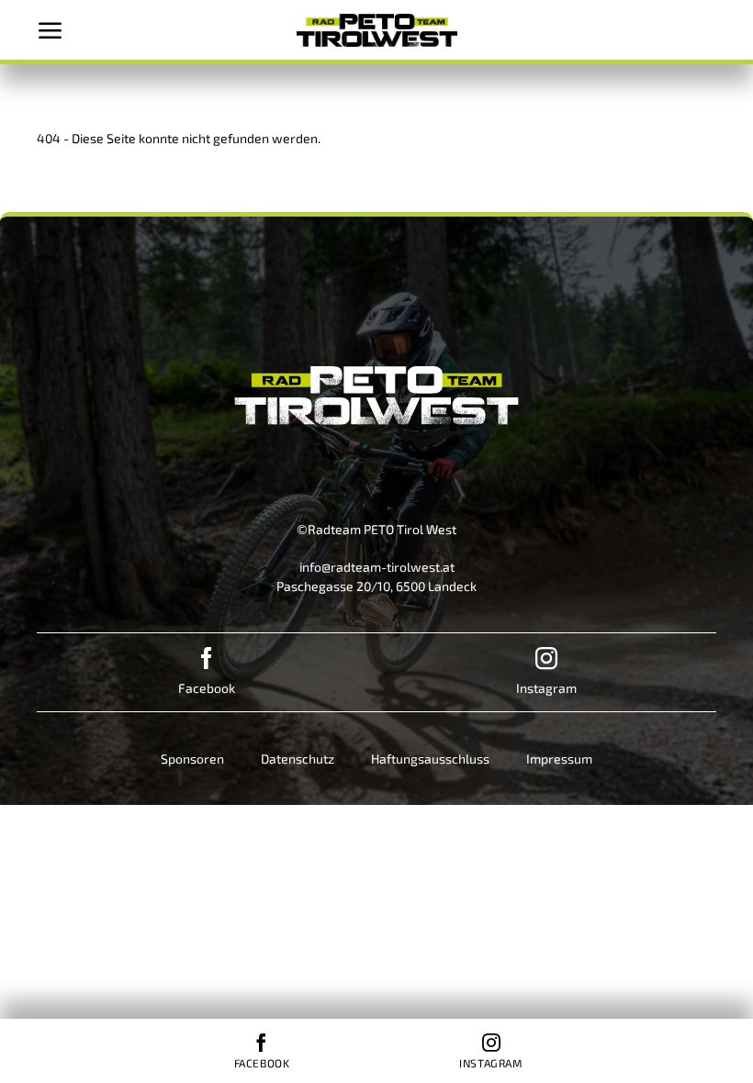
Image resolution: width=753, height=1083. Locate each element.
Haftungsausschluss (430, 758)
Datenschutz (297, 758)
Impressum (559, 758)
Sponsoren (192, 758)
